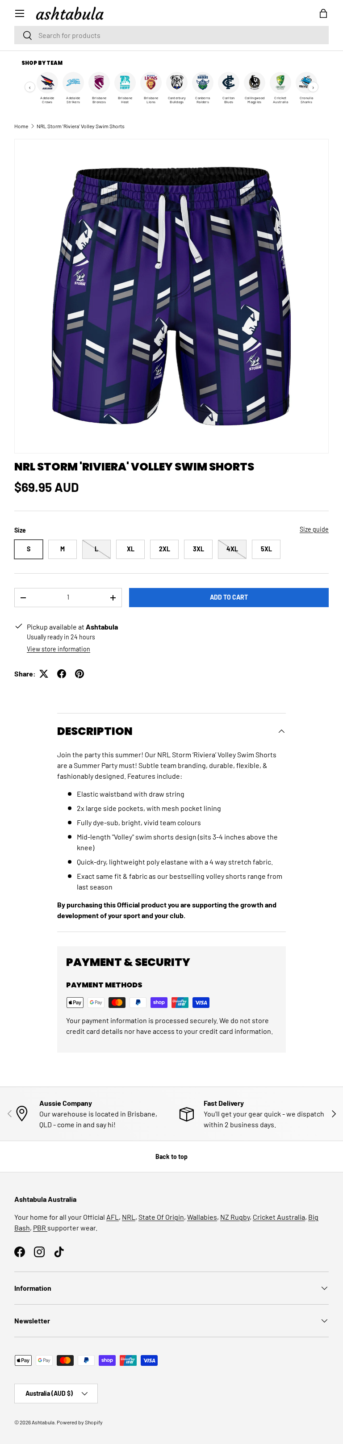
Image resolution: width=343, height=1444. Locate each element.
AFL (112, 1217)
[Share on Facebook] (62, 674)
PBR (40, 1227)
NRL (128, 1217)
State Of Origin (161, 1217)
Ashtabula (43, 1422)
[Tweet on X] (44, 674)
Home (21, 126)
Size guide (314, 529)
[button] (323, 13)
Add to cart (229, 597)
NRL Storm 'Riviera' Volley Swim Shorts (81, 126)
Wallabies (202, 1217)
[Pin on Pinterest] (79, 674)
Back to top (171, 1156)
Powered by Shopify (80, 1422)
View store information (58, 649)
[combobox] (171, 35)
